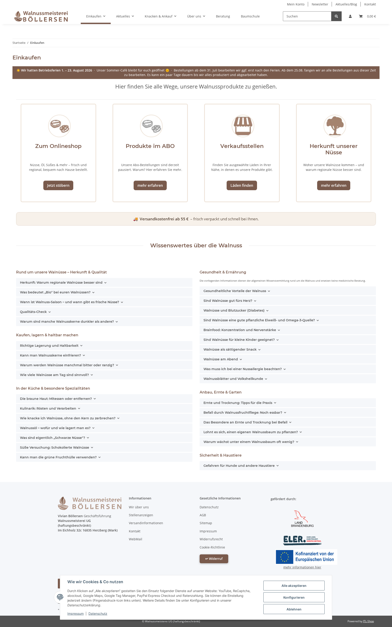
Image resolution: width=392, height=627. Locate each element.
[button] (350, 16)
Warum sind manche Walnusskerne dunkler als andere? (67, 322)
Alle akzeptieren (294, 586)
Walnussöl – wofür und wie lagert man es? (55, 428)
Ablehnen (294, 609)
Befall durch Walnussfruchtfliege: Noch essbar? (242, 413)
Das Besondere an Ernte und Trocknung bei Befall (245, 422)
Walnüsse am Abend (220, 359)
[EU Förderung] (306, 556)
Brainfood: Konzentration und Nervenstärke (239, 330)
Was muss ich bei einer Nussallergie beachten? (242, 369)
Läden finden (241, 185)
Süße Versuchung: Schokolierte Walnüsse (54, 447)
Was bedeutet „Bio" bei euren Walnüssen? (55, 292)
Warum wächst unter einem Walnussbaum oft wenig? (248, 442)
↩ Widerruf (214, 558)
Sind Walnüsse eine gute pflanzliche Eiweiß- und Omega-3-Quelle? (259, 320)
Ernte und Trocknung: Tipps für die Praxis (237, 403)
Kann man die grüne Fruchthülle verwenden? (58, 457)
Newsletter (320, 4)
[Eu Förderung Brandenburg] (302, 518)
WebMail (135, 539)
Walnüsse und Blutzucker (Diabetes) (234, 310)
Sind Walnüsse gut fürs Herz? (227, 301)
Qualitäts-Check (33, 312)
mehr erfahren (150, 185)
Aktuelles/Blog (346, 4)
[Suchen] (336, 16)
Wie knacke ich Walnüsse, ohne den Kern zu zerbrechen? (67, 418)
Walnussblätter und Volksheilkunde (233, 379)
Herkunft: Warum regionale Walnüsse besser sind (61, 282)
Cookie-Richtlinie (212, 547)
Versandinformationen (146, 523)
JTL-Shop (368, 621)
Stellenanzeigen (141, 515)
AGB (203, 515)
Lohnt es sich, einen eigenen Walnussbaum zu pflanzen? (250, 432)
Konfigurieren (294, 597)
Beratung (223, 16)
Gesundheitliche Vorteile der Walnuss (234, 291)
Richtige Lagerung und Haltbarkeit (49, 346)
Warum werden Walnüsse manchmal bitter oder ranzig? (67, 365)
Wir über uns (139, 507)
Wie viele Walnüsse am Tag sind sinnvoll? (54, 375)
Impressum (75, 613)
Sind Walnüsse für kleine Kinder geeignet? (239, 340)
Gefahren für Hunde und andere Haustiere (239, 466)
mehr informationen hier (302, 567)
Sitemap (206, 523)
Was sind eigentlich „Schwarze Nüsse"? (52, 438)
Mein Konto (295, 4)
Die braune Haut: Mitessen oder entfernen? (56, 399)
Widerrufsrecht (211, 539)
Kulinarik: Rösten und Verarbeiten (48, 408)
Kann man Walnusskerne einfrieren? (50, 355)
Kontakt (370, 4)
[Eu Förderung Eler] (302, 540)
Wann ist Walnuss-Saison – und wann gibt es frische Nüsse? (69, 302)
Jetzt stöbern (58, 185)
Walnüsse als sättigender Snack (230, 349)
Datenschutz (97, 613)
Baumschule (250, 16)
